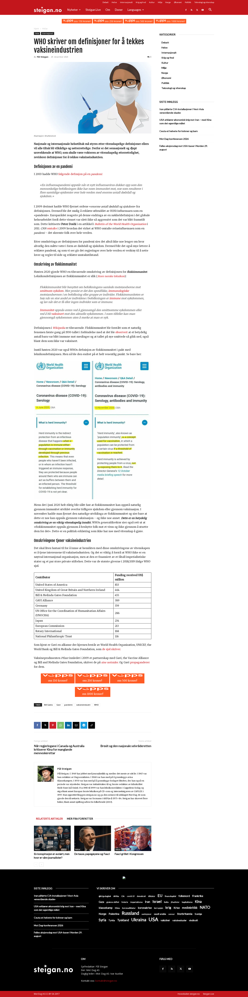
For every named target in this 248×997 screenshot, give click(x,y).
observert (121, 332)
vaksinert (57, 313)
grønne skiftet (112, 902)
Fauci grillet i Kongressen (129, 853)
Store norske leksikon (111, 276)
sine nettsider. (110, 662)
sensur (171, 914)
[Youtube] (202, 10)
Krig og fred (141, 2)
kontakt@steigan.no (106, 980)
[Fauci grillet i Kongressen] (133, 838)
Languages (134, 9)
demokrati (141, 896)
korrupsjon (158, 908)
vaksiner (165, 920)
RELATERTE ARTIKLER (49, 818)
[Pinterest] (52, 725)
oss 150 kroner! (82, 21)
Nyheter (72, 9)
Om (107, 9)
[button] (210, 10)
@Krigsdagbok (105, 896)
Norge (168, 2)
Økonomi (178, 2)
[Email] (76, 725)
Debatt (105, 2)
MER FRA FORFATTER (80, 818)
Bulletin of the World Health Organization (120, 224)
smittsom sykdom (51, 291)
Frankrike (197, 895)
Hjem (36, 28)
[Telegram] (83, 725)
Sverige (198, 914)
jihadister (175, 902)
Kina (198, 901)
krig (168, 907)
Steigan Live (93, 9)
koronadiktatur (129, 908)
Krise (177, 907)
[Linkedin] (68, 725)
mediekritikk (189, 907)
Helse (114, 2)
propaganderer (140, 662)
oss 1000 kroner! (175, 21)
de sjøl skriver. (111, 649)
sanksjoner (146, 914)
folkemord (184, 896)
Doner (119, 9)
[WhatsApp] (60, 725)
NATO (205, 907)
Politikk (188, 2)
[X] (197, 10)
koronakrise (145, 907)
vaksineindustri (83, 704)
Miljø (160, 2)
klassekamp (106, 907)
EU (160, 895)
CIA (123, 896)
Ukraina (138, 919)
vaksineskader (179, 920)
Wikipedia (59, 327)
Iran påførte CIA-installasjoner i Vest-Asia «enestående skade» (181, 111)
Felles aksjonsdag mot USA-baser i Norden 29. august (183, 147)
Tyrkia (111, 920)
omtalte (52, 228)
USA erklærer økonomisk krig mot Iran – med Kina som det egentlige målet (185, 121)
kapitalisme (187, 902)
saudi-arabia (160, 914)
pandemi (68, 704)
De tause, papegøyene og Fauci (92, 853)
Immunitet (47, 310)
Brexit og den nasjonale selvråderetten (125, 746)
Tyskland (123, 920)
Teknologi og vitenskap (204, 2)
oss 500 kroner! (144, 21)
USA (153, 919)
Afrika (116, 896)
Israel (157, 901)
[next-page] (41, 864)
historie (124, 902)
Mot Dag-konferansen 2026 (174, 138)
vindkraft (193, 920)
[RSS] (191, 10)
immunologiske (118, 291)
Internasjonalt (126, 2)
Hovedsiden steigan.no (189, 993)
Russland (130, 913)
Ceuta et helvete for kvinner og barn (178, 131)
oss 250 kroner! (113, 21)
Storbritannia (184, 913)
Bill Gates (48, 704)
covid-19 (130, 896)
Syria (102, 920)
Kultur (152, 2)
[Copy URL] (91, 725)
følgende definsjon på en (80, 174)
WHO (96, 704)
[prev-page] (36, 864)
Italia (166, 902)
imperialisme (136, 902)
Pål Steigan (42, 57)
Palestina (114, 913)
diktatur (151, 896)
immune (114, 298)
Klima (117, 908)
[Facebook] (185, 10)
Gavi (59, 704)
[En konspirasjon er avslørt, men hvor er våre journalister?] (52, 838)
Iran (147, 901)
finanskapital (170, 896)
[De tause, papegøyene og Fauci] (92, 838)
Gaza (101, 901)
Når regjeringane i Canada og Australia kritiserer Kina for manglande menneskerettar (59, 749)
